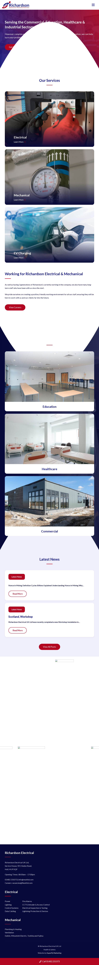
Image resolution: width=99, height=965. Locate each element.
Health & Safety (50, 950)
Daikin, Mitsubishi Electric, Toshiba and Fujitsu (24, 936)
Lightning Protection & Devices (35, 911)
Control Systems (11, 908)
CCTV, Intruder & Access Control (36, 904)
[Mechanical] (49, 177)
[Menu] (93, 5)
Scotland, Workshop (20, 616)
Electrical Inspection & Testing (34, 908)
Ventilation (9, 932)
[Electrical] (49, 119)
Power (7, 901)
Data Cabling (10, 911)
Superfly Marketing (54, 953)
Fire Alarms (27, 901)
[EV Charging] (49, 235)
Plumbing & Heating (13, 929)
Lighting (8, 904)
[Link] (15, 4)
